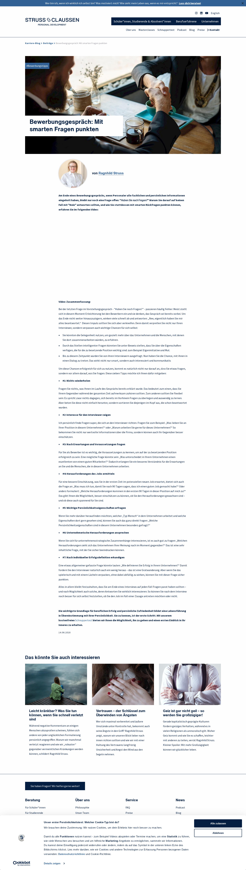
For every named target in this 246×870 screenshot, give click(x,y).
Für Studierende (34, 812)
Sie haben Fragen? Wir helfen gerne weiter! (55, 786)
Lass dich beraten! (190, 3)
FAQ (128, 807)
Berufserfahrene (186, 21)
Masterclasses (147, 29)
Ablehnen (218, 833)
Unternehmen (210, 21)
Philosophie (82, 807)
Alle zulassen (218, 823)
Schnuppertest (166, 29)
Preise (201, 29)
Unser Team (82, 812)
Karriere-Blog (32, 43)
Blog (192, 29)
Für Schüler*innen (35, 807)
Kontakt (215, 29)
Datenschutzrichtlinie (71, 854)
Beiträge (48, 43)
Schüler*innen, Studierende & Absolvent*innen (142, 21)
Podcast (182, 29)
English (215, 13)
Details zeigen (52, 863)
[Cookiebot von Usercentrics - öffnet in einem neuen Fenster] (21, 863)
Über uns (131, 29)
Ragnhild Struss (111, 173)
